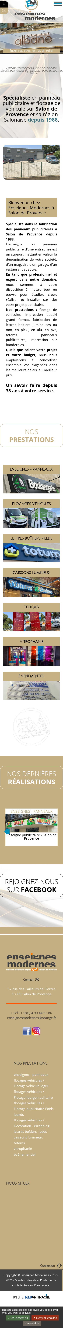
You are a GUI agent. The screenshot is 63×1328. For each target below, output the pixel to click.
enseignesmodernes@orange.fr (31, 1017)
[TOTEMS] (31, 602)
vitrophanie (23, 1148)
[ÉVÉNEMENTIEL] (31, 671)
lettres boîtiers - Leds (30, 1131)
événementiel (25, 1154)
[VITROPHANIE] (31, 636)
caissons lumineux (28, 1137)
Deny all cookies (46, 1317)
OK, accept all (19, 1317)
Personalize (32, 1323)
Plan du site (42, 1285)
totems (19, 1143)
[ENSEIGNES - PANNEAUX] (31, 464)
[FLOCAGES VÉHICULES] (31, 499)
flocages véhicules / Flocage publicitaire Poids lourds (34, 1109)
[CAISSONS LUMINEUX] (31, 568)
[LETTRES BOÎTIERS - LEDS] (31, 533)
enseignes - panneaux (31, 1074)
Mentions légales (26, 1280)
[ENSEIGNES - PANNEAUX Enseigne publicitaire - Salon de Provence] (31, 805)
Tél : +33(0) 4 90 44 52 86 (32, 1012)
